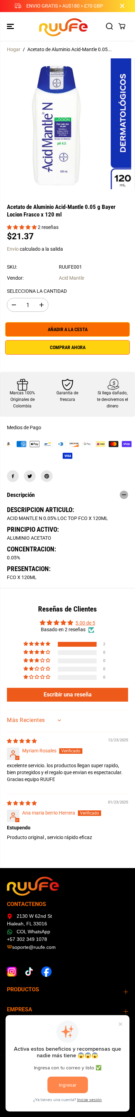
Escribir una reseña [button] (68, 694)
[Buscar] (109, 26)
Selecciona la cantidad (37, 291)
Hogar (13, 49)
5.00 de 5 (85, 623)
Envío (13, 249)
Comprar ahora (68, 347)
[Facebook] (13, 476)
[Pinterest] (47, 476)
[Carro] (122, 26)
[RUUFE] (66, 26)
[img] (22, 741)
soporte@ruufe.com (34, 947)
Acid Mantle (71, 278)
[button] (11, 26)
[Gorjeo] (30, 476)
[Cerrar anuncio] (122, 6)
